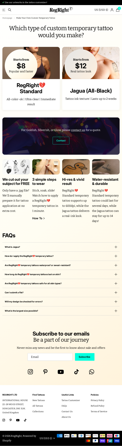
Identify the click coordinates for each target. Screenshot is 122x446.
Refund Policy (97, 406)
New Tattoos (38, 400)
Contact (61, 140)
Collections (38, 411)
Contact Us (67, 411)
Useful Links (68, 394)
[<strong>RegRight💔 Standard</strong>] (31, 94)
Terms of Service (99, 411)
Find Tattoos (38, 394)
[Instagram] (30, 371)
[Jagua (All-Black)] (91, 94)
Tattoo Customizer (71, 400)
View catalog (4, 9)
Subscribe (85, 356)
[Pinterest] (45, 371)
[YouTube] (61, 372)
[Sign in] (112, 10)
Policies (95, 394)
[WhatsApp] (91, 371)
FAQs (64, 406)
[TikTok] (76, 371)
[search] (9, 10)
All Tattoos (37, 406)
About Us (66, 417)
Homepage (7, 18)
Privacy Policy (97, 400)
